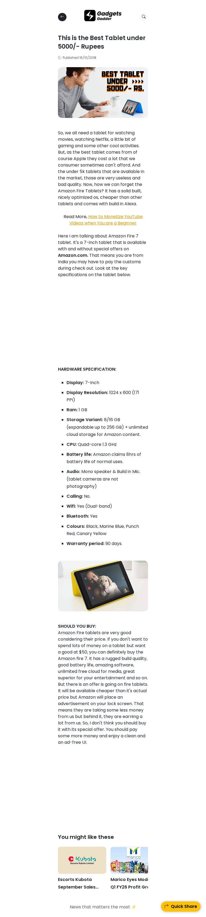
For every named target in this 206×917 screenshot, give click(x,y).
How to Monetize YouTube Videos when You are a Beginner (106, 220)
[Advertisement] (103, 328)
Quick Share (183, 906)
